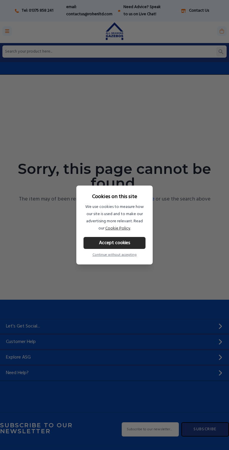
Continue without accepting (114, 254)
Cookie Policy (117, 228)
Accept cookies (114, 243)
